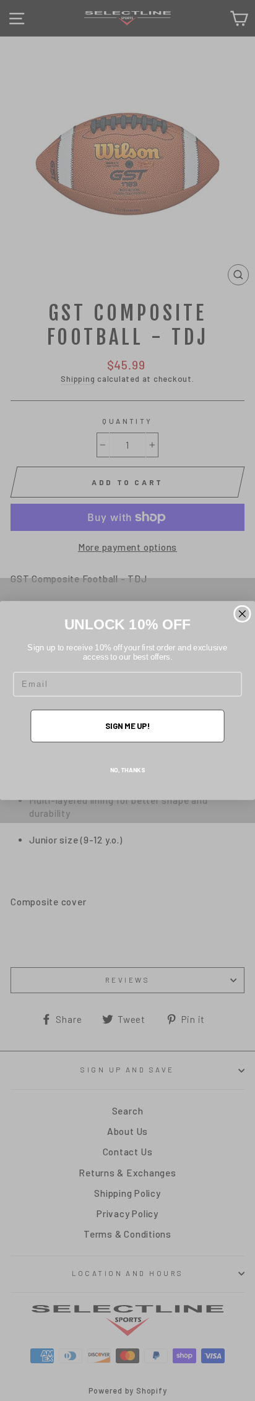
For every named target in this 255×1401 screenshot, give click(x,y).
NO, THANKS (127, 770)
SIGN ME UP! (127, 726)
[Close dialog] (242, 614)
